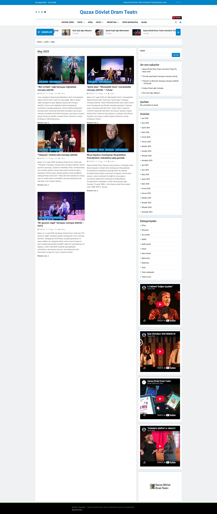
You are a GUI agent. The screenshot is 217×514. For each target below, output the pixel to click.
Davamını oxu (42, 122)
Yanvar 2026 (146, 142)
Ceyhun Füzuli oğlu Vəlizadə (152, 88)
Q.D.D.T (42, 93)
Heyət (98, 22)
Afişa (90, 22)
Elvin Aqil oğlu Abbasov (60, 31)
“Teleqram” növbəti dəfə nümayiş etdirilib (57, 155)
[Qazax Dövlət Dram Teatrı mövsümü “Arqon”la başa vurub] (115, 33)
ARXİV (144, 239)
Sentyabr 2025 (147, 160)
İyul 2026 (145, 118)
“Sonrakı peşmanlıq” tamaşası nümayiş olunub (148, 3)
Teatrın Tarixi (67, 22)
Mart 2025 (145, 184)
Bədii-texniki (146, 244)
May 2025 (145, 174)
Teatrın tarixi (146, 277)
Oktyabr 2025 (147, 156)
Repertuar (112, 22)
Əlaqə (144, 22)
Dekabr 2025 (146, 146)
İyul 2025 (145, 165)
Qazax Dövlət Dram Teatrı (108, 12)
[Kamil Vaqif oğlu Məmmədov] (77, 33)
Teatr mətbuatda (130, 22)
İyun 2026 (145, 123)
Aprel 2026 (146, 128)
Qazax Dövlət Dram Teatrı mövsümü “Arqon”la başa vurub (144, 31)
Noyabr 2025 (146, 151)
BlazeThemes (77, 510)
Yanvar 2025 (146, 193)
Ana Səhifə (43, 82)
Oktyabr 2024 (147, 207)
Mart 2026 (145, 132)
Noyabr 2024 (146, 203)
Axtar (142, 50)
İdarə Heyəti (146, 253)
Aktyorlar (145, 230)
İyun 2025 (145, 170)
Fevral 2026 (146, 137)
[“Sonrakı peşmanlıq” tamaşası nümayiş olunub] (175, 33)
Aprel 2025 (146, 179)
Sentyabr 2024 (147, 212)
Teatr (79, 22)
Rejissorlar (110, 150)
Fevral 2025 (146, 189)
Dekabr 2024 (146, 198)
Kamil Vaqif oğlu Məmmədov (95, 31)
